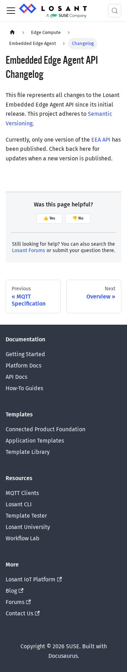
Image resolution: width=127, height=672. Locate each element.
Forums (15, 602)
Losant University (28, 527)
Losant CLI (19, 504)
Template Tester (26, 515)
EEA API (100, 139)
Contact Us (19, 613)
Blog (11, 590)
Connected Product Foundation (45, 429)
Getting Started (25, 354)
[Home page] (12, 32)
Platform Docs (23, 365)
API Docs (16, 377)
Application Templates (35, 440)
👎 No (78, 218)
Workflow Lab (23, 538)
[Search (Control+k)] (114, 10)
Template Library (28, 452)
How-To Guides (24, 388)
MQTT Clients (22, 493)
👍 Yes (49, 218)
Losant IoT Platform (30, 579)
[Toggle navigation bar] (11, 10)
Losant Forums (28, 250)
